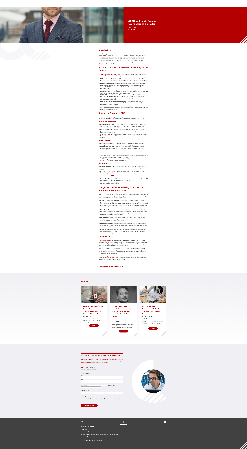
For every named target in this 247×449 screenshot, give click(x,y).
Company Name (85, 390)
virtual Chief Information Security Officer (110, 74)
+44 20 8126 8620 (90, 367)
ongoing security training (135, 106)
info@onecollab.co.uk (91, 369)
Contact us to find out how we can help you (110, 266)
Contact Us (83, 424)
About (82, 421)
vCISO (106, 194)
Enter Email (83, 385)
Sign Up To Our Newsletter (87, 426)
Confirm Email (111, 385)
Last (82, 379)
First (82, 375)
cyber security (107, 240)
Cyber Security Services (87, 432)
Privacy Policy (118, 399)
